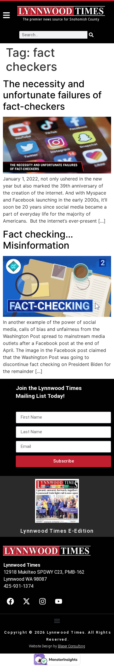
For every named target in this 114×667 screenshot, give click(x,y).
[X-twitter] (26, 601)
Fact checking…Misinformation (38, 239)
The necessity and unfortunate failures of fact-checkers (52, 95)
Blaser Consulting (71, 646)
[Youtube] (58, 601)
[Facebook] (10, 601)
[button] (57, 620)
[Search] (91, 35)
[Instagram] (42, 601)
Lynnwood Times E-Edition (57, 531)
